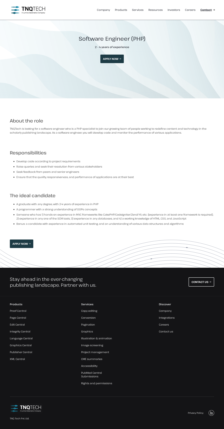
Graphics (87, 331)
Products (121, 10)
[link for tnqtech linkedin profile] (211, 413)
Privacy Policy (195, 412)
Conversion (88, 317)
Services (137, 10)
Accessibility (89, 366)
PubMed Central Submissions (91, 374)
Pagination (88, 324)
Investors (174, 10)
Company (103, 10)
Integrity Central (20, 331)
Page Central (18, 317)
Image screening (92, 345)
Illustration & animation (96, 338)
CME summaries (91, 359)
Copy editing (89, 311)
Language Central (21, 338)
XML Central (17, 359)
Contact (206, 10)
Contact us (166, 331)
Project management (95, 352)
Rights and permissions (96, 383)
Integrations (167, 317)
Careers (190, 10)
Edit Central (17, 324)
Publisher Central (21, 352)
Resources (155, 10)
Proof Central (18, 311)
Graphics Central (21, 345)
